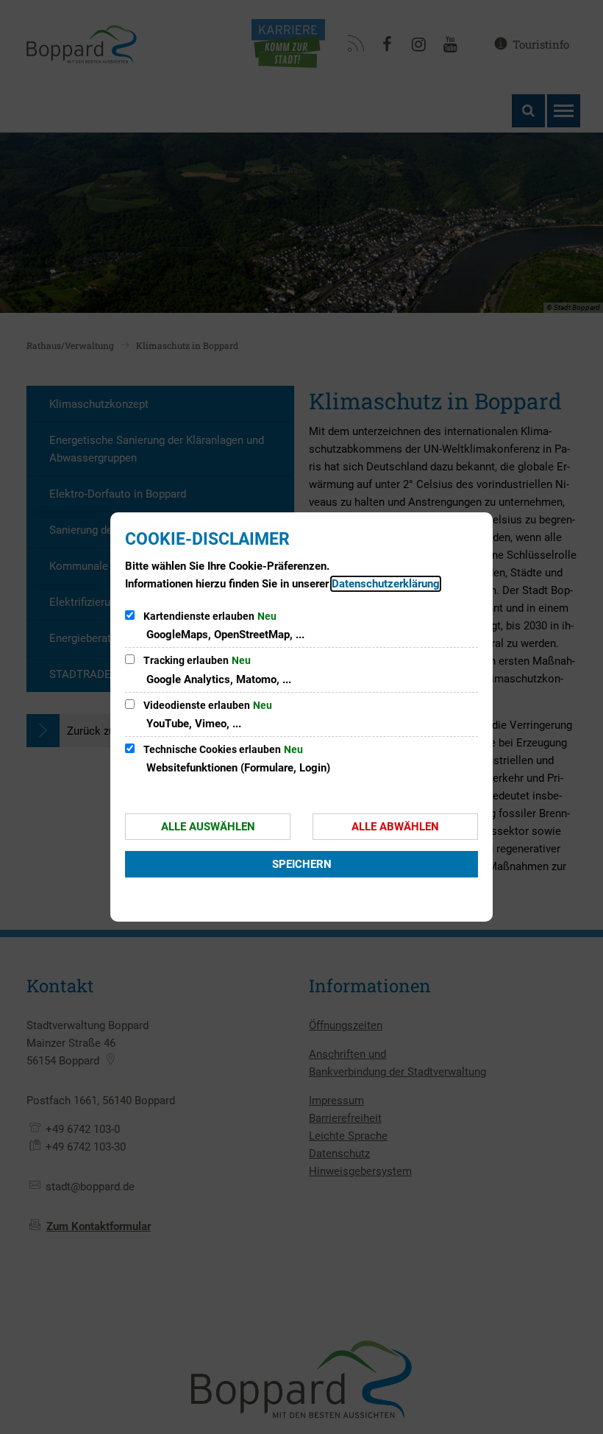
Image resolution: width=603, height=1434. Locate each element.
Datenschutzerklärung (386, 583)
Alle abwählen (395, 826)
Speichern (302, 864)
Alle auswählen (208, 826)
